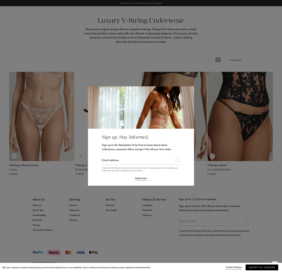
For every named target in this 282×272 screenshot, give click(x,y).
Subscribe (176, 160)
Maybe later (141, 178)
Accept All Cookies (262, 267)
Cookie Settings (234, 267)
